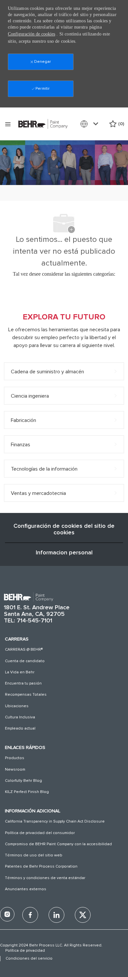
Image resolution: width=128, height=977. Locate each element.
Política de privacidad (25, 951)
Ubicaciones (17, 706)
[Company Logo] (43, 123)
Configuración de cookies (31, 34)
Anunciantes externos (25, 889)
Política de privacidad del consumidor (40, 833)
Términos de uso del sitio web (33, 855)
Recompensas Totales (26, 695)
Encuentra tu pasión (23, 684)
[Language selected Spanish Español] (90, 124)
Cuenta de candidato (25, 661)
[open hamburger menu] (8, 124)
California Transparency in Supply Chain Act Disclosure (55, 822)
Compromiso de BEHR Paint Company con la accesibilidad (58, 844)
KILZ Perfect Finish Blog (27, 792)
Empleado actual (20, 729)
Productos (14, 758)
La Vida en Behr (19, 672)
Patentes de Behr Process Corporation (41, 867)
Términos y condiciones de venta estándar (45, 878)
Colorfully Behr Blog (23, 781)
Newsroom (15, 770)
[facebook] (7, 914)
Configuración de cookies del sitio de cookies (64, 529)
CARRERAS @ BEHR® (24, 650)
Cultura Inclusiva (20, 717)
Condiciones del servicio (29, 959)
